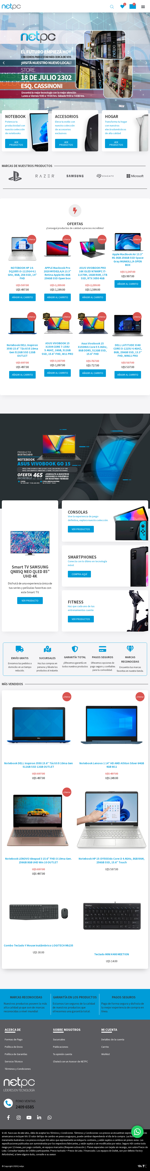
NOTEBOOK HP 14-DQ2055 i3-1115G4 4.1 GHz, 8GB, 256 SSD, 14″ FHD (22, 273)
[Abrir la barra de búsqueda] (112, 6)
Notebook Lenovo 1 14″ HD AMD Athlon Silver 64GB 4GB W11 (111, 764)
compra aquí (79, 574)
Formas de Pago (13, 1039)
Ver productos (16, 143)
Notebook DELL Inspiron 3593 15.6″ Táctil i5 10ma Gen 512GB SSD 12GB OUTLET (22, 350)
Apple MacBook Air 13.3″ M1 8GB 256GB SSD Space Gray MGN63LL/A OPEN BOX (127, 259)
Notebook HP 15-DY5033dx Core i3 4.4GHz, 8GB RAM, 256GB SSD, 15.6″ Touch (112, 860)
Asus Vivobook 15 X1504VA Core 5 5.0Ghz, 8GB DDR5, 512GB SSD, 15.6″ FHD (92, 348)
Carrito (105, 1046)
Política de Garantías (16, 1054)
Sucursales (59, 1039)
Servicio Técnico (14, 1061)
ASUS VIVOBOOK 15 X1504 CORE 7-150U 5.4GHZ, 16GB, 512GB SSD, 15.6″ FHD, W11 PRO (57, 348)
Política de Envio (14, 1046)
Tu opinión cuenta (62, 1054)
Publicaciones (60, 1046)
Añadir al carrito (22, 297)
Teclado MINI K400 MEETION (111, 954)
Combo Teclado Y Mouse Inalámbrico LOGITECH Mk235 (38, 945)
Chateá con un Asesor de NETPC (70, 1061)
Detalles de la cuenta (112, 1039)
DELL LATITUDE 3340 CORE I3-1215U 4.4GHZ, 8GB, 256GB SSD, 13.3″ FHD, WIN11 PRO (127, 350)
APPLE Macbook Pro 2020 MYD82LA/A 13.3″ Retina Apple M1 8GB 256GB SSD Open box (57, 273)
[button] (143, 7)
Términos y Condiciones (18, 1068)
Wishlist (105, 1054)
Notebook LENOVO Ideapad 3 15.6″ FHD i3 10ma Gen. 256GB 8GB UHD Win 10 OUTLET (38, 860)
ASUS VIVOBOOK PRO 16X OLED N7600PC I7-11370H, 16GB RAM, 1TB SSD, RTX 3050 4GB (92, 273)
